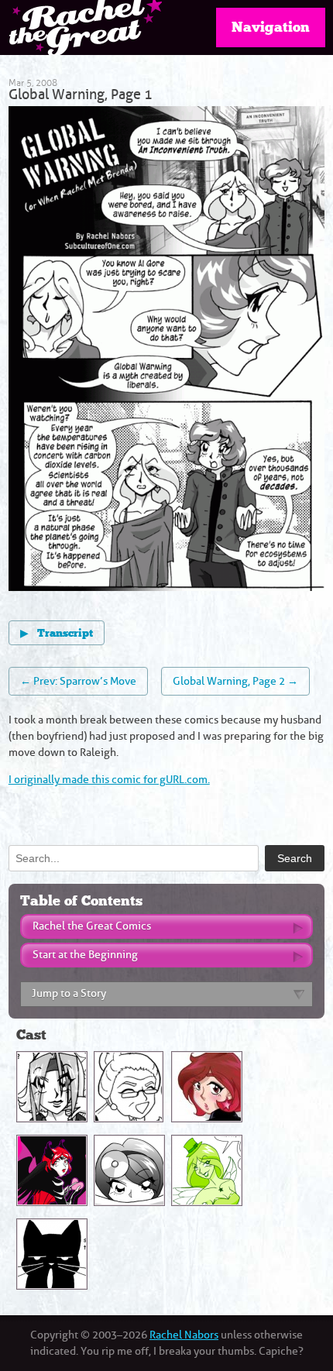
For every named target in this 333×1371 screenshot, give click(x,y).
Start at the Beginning (85, 954)
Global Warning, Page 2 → (235, 681)
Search (294, 858)
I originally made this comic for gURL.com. (109, 779)
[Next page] (245, 351)
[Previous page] (87, 351)
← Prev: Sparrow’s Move (78, 681)
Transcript (56, 633)
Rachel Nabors (183, 1335)
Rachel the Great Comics (92, 926)
